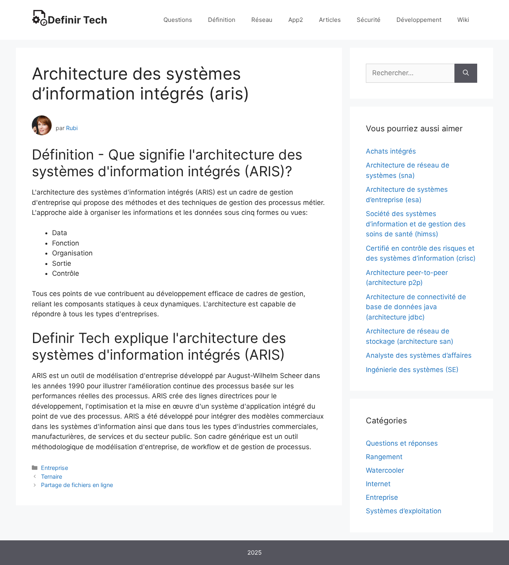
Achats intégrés (391, 151)
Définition (221, 19)
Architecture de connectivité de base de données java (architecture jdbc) (416, 307)
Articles (330, 19)
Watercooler (385, 470)
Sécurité (369, 19)
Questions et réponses (402, 443)
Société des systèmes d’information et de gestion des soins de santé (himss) (416, 224)
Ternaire (51, 476)
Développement (418, 19)
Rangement (384, 457)
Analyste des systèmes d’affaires (419, 355)
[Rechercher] (466, 73)
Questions (177, 19)
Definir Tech (77, 20)
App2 (295, 19)
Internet (378, 484)
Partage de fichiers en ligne (77, 484)
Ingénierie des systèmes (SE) (412, 370)
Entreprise (54, 467)
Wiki (463, 19)
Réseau (261, 19)
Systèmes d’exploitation (403, 511)
